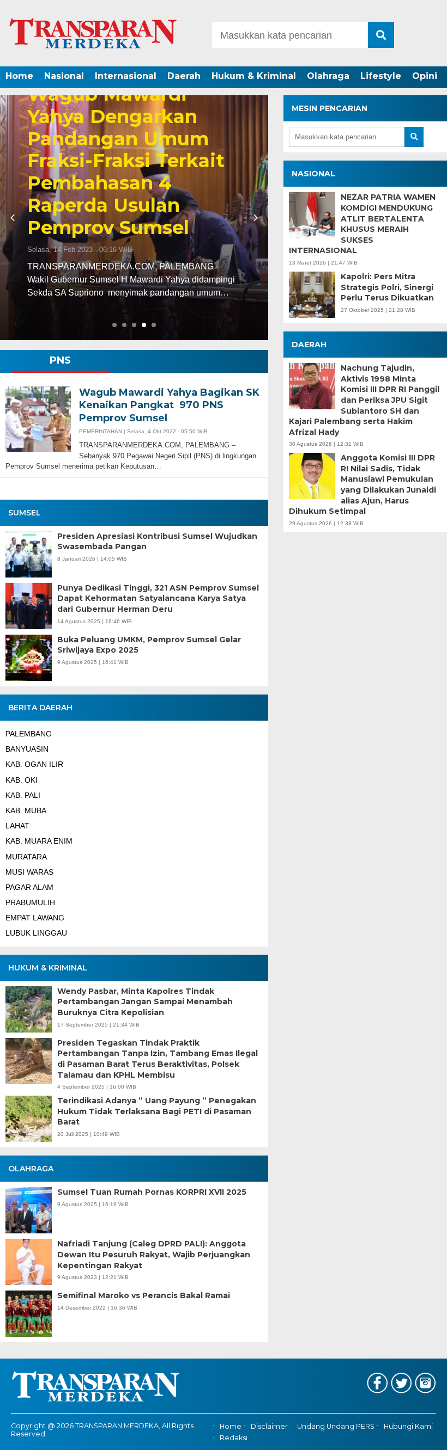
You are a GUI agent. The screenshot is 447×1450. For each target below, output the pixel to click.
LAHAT (17, 825)
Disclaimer (269, 1426)
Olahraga (328, 76)
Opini (424, 76)
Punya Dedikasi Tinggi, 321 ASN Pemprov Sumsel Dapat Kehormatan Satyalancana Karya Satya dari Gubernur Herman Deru (158, 598)
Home (19, 76)
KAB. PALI (22, 795)
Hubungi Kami (408, 1426)
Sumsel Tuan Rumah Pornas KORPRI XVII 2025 (151, 1192)
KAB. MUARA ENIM (39, 841)
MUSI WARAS (29, 872)
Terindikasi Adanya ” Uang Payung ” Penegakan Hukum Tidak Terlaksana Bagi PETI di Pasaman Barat (156, 1111)
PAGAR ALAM (29, 887)
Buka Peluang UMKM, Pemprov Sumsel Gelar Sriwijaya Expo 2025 (149, 645)
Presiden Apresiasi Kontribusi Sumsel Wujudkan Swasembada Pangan (157, 541)
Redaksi (233, 1438)
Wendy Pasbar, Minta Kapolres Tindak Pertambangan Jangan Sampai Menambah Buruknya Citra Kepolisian (145, 1001)
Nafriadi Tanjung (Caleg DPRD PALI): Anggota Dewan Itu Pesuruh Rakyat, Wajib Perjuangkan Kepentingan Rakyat (153, 1254)
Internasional (125, 76)
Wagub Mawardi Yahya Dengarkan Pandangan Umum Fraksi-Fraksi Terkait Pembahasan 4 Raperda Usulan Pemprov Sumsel (126, 161)
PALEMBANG (28, 733)
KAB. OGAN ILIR (34, 764)
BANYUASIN (27, 749)
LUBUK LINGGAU (36, 933)
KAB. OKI (21, 780)
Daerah (184, 76)
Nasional (64, 76)
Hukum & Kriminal (254, 76)
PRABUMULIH (30, 902)
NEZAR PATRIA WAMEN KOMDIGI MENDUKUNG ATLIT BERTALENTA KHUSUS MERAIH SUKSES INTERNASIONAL (362, 223)
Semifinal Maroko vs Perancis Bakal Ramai (143, 1295)
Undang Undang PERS (335, 1426)
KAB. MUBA (25, 810)
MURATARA (26, 856)
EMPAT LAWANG (34, 917)
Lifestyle (380, 76)
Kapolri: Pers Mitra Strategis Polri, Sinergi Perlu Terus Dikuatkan (387, 287)
